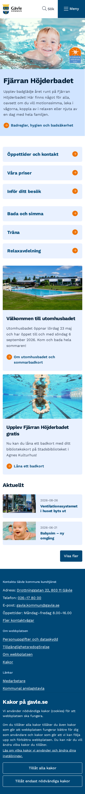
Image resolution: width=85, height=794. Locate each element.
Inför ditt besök (24, 191)
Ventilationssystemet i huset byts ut (59, 508)
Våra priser (19, 173)
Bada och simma (25, 213)
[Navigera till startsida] (12, 9)
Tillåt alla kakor (42, 768)
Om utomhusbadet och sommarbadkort (34, 359)
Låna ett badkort (29, 466)
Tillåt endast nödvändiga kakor (42, 781)
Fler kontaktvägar (18, 620)
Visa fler (71, 556)
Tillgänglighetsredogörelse (26, 647)
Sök (51, 9)
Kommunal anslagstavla (23, 688)
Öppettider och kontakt (32, 154)
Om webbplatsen (18, 654)
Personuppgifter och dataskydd (30, 639)
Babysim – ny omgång (52, 535)
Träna (13, 232)
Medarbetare (14, 681)
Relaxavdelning (24, 250)
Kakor (8, 662)
